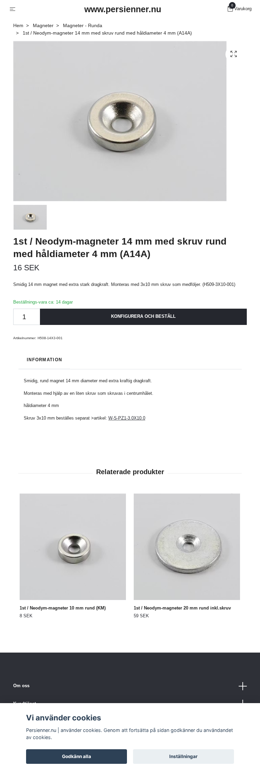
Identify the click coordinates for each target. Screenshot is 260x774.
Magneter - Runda (82, 25)
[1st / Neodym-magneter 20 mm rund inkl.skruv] (187, 547)
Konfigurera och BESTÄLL (143, 316)
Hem (18, 25)
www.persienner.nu (122, 9)
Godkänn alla (76, 756)
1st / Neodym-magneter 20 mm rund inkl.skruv (182, 608)
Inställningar (183, 756)
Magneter (43, 25)
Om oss (21, 685)
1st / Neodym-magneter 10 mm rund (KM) (63, 608)
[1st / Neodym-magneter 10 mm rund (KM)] (73, 547)
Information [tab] (44, 359)
